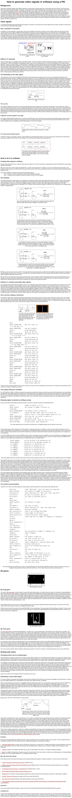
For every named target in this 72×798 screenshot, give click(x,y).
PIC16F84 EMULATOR (8, 744)
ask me (59, 788)
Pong (17, 12)
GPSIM (4, 749)
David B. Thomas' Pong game (9, 776)
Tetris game (6, 631)
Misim (3, 752)
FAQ (35, 788)
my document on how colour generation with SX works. (26, 734)
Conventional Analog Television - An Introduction (14, 768)
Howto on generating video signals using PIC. (13, 762)
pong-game (11, 592)
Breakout (4, 774)
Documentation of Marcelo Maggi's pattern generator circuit (16, 771)
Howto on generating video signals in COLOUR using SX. (16, 765)
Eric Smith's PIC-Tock (7, 779)
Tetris (17, 13)
